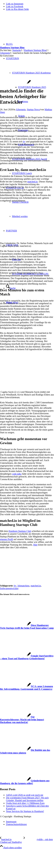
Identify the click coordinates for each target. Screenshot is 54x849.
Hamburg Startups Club (20, 531)
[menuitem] (33, 159)
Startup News (33, 109)
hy (24, 141)
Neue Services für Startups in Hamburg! (25, 811)
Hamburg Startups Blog (12, 47)
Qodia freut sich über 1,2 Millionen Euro (25, 803)
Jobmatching (23, 585)
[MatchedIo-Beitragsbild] (15, 83)
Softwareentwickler (9, 588)
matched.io (32, 181)
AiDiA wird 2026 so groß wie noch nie (24, 795)
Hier (35, 544)
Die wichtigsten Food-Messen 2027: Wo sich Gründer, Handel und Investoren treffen (27, 799)
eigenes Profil (6, 539)
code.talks (16, 474)
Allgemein (21, 109)
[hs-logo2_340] (22, 27)
